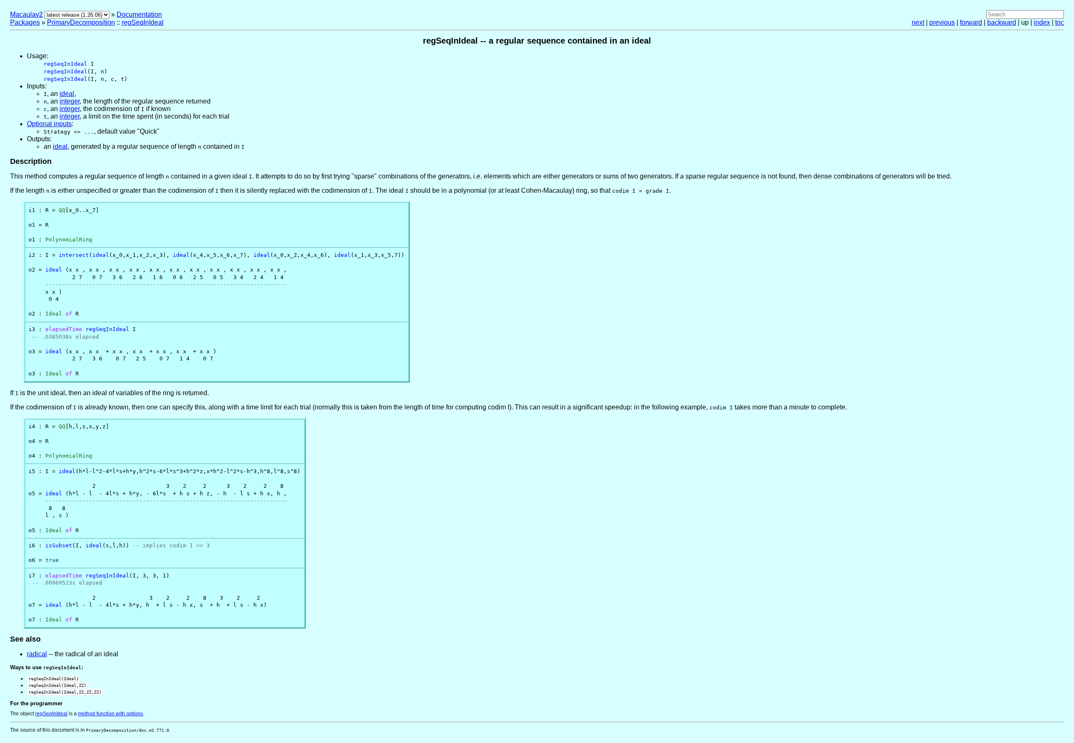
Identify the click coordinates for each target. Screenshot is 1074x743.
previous (942, 22)
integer (70, 101)
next (918, 22)
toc (1059, 22)
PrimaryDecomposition (81, 22)
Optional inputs (49, 123)
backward (1001, 22)
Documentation (139, 14)
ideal (67, 93)
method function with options (110, 714)
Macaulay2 (26, 14)
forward (971, 22)
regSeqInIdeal (143, 22)
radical (37, 654)
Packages (25, 22)
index (1042, 22)
